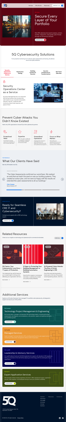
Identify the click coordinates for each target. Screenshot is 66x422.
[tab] (7, 72)
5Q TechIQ (42, 402)
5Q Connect (42, 398)
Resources (46, 5)
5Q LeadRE (42, 400)
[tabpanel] (33, 92)
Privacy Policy (20, 418)
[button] (31, 5)
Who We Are (38, 5)
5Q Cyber (42, 404)
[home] (5, 5)
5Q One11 (42, 405)
